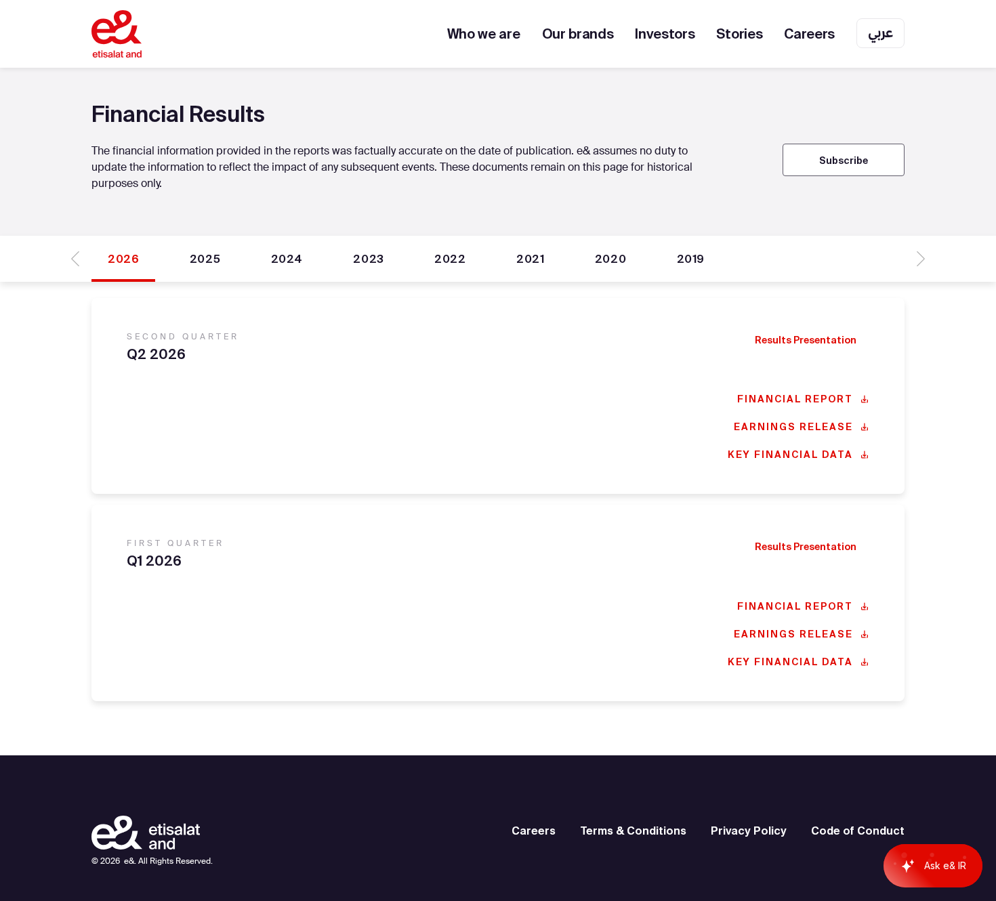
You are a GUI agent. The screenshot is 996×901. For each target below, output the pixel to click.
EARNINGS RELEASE (793, 426)
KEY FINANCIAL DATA (790, 454)
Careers (809, 33)
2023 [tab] (368, 259)
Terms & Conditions (633, 830)
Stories (739, 33)
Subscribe (843, 160)
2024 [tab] (287, 259)
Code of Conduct (858, 830)
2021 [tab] (530, 259)
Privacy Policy (749, 830)
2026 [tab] (123, 259)
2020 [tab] (610, 259)
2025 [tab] (205, 259)
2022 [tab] (449, 259)
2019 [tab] (691, 259)
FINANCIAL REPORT (795, 399)
